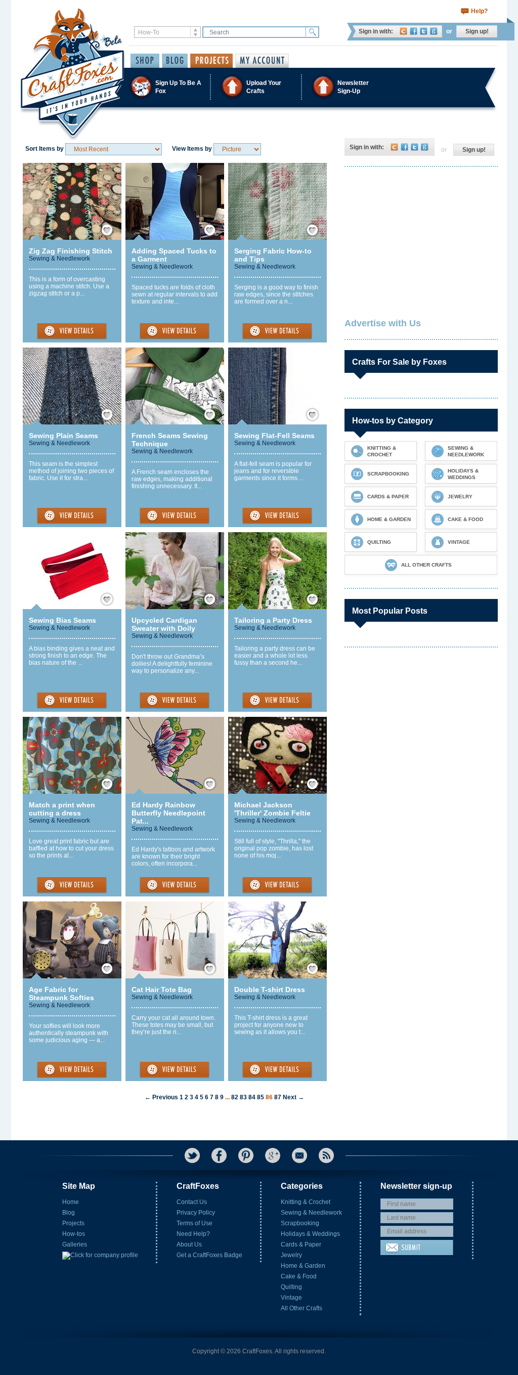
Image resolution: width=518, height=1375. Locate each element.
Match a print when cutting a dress (62, 809)
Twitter (423, 31)
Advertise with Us (382, 323)
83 (243, 1097)
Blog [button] (175, 61)
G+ (272, 1155)
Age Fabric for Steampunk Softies (61, 993)
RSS (326, 1155)
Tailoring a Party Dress (273, 620)
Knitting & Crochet (305, 1202)
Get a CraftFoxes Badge (209, 1255)
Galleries (74, 1244)
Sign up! (477, 31)
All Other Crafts (301, 1308)
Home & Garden (303, 1265)
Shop (145, 61)
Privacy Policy (196, 1212)
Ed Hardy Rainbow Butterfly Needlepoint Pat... (168, 813)
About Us (189, 1244)
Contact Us (192, 1202)
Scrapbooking (300, 1223)
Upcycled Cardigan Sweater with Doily (164, 624)
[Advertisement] (420, 240)
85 (260, 1097)
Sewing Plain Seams (63, 436)
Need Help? (193, 1233)
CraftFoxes (403, 31)
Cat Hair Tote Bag (162, 989)
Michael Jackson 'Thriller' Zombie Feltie (272, 809)
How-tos (73, 1233)
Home (70, 1202)
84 (251, 1097)
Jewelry (291, 1255)
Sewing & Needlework (59, 258)
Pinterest (245, 1155)
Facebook (413, 31)
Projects (73, 1223)
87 (277, 1097)
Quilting (291, 1287)
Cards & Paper (301, 1244)
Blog (68, 1212)
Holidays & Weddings (310, 1233)
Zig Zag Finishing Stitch (70, 251)
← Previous (161, 1097)
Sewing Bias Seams (62, 620)
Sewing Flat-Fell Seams (274, 436)
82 (234, 1097)
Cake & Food (299, 1276)
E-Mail (299, 1155)
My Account (262, 61)
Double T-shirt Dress (269, 989)
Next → (293, 1097)
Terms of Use (194, 1223)
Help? (479, 11)
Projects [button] (211, 61)
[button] (258, 86)
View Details (72, 331)
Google (434, 31)
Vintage (291, 1297)
